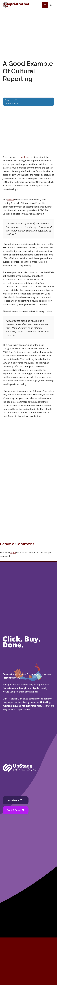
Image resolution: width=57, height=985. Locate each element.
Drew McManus (13, 103)
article (10, 199)
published (25, 157)
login (13, 552)
